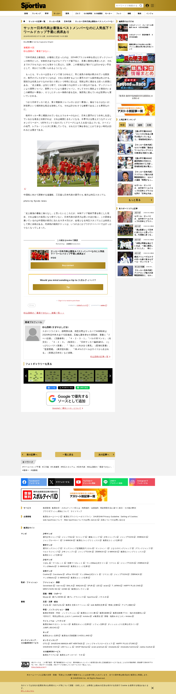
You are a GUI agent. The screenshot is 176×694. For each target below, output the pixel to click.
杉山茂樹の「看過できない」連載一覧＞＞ (44, 313)
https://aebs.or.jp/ (39, 667)
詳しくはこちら (27, 691)
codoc (103, 305)
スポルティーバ (81, 305)
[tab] (47, 13)
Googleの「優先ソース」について (66, 408)
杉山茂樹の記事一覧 (99, 356)
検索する (140, 6)
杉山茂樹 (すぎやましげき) (55, 327)
